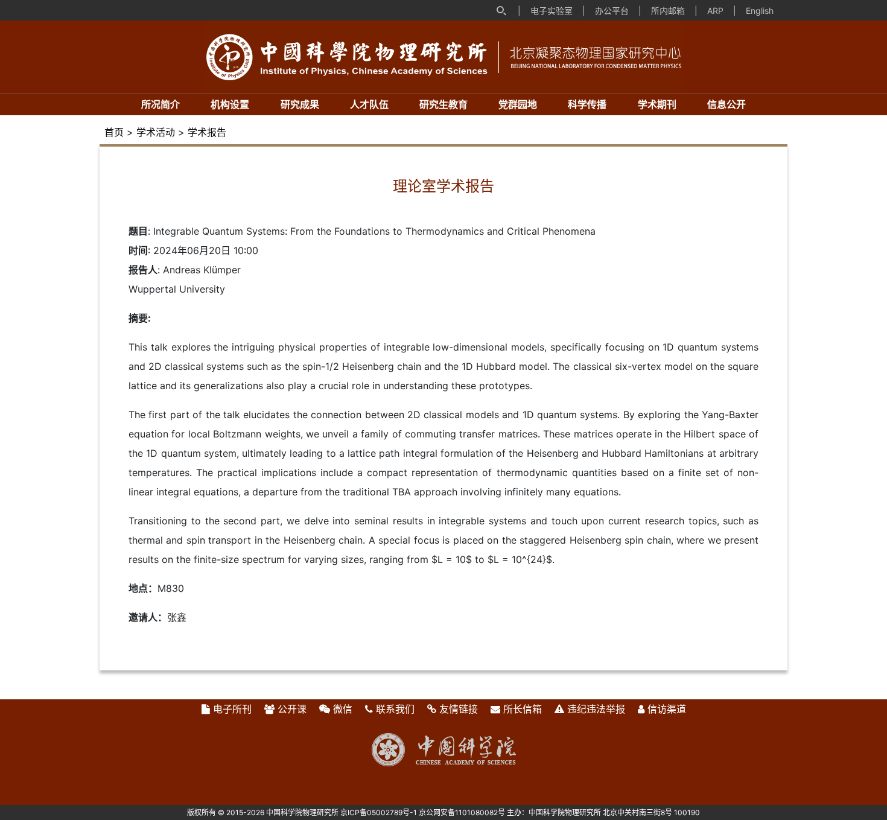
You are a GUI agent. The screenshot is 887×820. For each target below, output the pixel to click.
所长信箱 (522, 709)
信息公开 (726, 104)
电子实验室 (551, 10)
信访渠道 (666, 709)
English (760, 10)
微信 (342, 709)
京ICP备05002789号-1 (378, 812)
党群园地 (517, 104)
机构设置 (230, 104)
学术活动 (155, 132)
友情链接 (458, 709)
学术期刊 (657, 104)
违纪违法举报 (596, 709)
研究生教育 (443, 104)
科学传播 (587, 104)
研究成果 (300, 104)
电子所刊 (232, 709)
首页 (114, 132)
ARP (715, 10)
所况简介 (160, 104)
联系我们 (395, 709)
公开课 (292, 709)
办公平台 (612, 10)
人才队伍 (369, 104)
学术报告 (207, 132)
